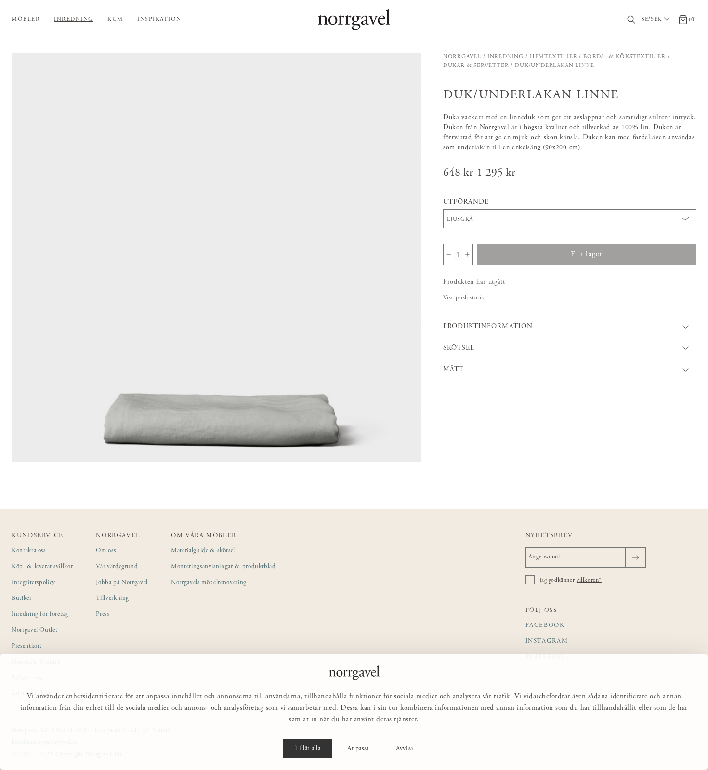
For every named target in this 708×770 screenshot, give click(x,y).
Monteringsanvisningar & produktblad (223, 567)
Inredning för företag (40, 614)
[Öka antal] (467, 254)
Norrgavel (462, 57)
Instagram (546, 641)
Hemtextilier (553, 57)
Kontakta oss (29, 551)
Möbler (26, 19)
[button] (216, 257)
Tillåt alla (307, 748)
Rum (115, 19)
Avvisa (404, 748)
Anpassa (358, 748)
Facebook (545, 626)
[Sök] (632, 20)
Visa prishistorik (464, 298)
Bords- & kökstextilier (624, 57)
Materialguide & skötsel (203, 551)
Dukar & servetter (476, 65)
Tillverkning (112, 599)
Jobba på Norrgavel (122, 583)
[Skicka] (635, 557)
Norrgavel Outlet (34, 630)
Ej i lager (586, 254)
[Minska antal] (449, 254)
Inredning (73, 19)
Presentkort (27, 646)
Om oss (106, 551)
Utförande (466, 202)
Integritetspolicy (33, 583)
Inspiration (159, 19)
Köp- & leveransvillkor (42, 567)
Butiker (22, 599)
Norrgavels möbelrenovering (209, 583)
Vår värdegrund (117, 567)
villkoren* (589, 580)
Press (102, 614)
